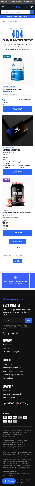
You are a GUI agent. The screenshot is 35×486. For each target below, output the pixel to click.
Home (4, 21)
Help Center (7, 348)
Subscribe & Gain (9, 397)
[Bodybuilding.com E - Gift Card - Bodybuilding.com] (17, 130)
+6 (9, 222)
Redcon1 (5, 210)
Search (17, 261)
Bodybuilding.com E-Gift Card (11, 150)
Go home (17, 247)
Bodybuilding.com (8, 148)
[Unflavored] (4, 99)
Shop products (17, 241)
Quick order (17, 109)
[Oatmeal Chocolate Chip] (7, 223)
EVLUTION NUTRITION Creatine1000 (12, 89)
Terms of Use (8, 378)
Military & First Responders (13, 371)
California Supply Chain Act (13, 375)
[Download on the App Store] (9, 403)
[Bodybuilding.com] (17, 7)
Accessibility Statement (12, 368)
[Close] (33, 17)
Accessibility (7, 345)
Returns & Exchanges (11, 352)
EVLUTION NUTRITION (9, 87)
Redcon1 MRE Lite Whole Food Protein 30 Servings (17, 212)
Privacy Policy (13, 327)
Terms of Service (25, 327)
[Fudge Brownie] (4, 223)
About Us (6, 391)
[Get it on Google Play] (23, 403)
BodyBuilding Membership (13, 394)
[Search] (32, 12)
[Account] (26, 7)
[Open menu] (3, 7)
